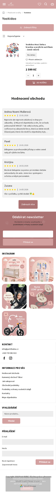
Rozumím (27, 488)
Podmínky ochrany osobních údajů (16, 389)
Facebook (4, 358)
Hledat (11, 421)
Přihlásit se (44, 462)
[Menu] (4, 4)
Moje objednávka (9, 397)
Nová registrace (8, 461)
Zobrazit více (28, 204)
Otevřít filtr (28, 27)
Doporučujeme (14, 36)
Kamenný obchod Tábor (12, 377)
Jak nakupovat (8, 381)
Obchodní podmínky (10, 385)
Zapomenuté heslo (9, 464)
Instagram (10, 358)
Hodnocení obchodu (28, 98)
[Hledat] (46, 4)
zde (40, 483)
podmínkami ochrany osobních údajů (28, 224)
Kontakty (6, 393)
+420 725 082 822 (9, 353)
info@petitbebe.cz (10, 349)
